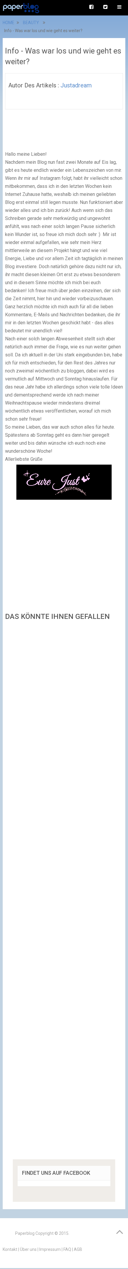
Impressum (50, 1249)
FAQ (67, 1249)
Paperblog (25, 1233)
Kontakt (10, 1249)
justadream (76, 85)
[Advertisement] (64, 892)
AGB (78, 1249)
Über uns (28, 1249)
